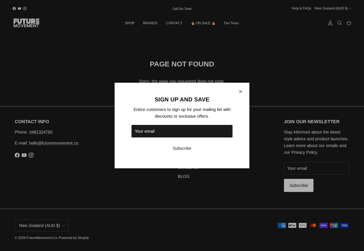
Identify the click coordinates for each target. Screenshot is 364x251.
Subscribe (182, 148)
